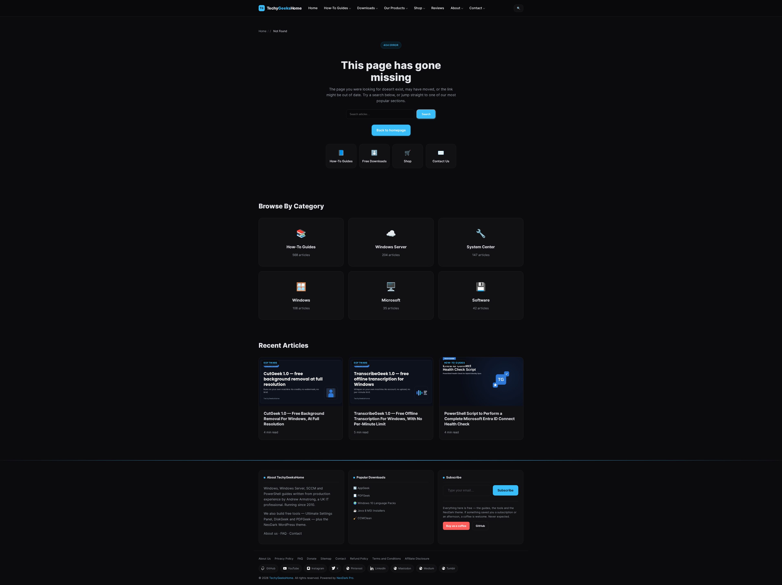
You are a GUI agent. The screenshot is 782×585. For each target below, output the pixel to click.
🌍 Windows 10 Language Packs (374, 503)
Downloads (366, 8)
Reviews (437, 8)
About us (271, 533)
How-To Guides (336, 8)
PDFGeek (303, 519)
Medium (426, 569)
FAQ (283, 533)
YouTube (291, 569)
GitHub (480, 525)
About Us (265, 558)
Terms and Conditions (386, 558)
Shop (418, 8)
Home (312, 8)
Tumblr (448, 569)
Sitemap (326, 558)
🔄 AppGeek (361, 488)
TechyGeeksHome (284, 8)
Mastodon (402, 569)
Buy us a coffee (456, 525)
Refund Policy (359, 558)
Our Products (394, 8)
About (455, 8)
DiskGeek (281, 519)
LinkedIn (378, 569)
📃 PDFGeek (361, 495)
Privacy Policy (284, 558)
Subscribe (506, 490)
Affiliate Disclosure (417, 558)
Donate (311, 558)
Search (426, 114)
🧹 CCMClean (362, 518)
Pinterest (354, 569)
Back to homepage (391, 130)
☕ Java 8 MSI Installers (369, 510)
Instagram (315, 569)
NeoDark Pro (345, 578)
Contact (475, 8)
